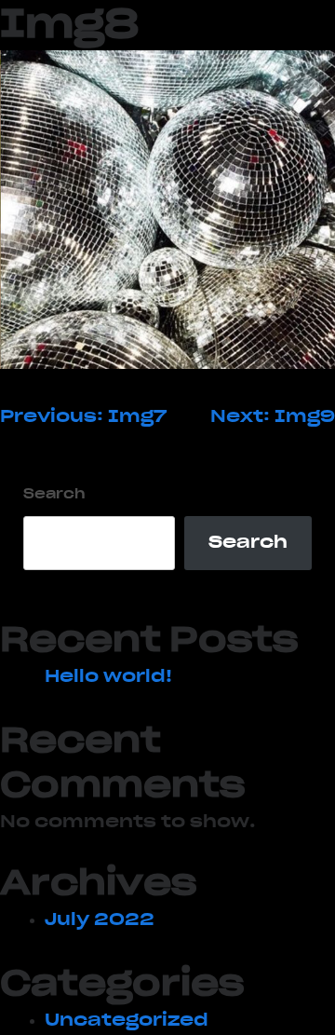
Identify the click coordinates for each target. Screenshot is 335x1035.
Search (54, 494)
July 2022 (99, 920)
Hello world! (108, 677)
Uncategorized (126, 1021)
